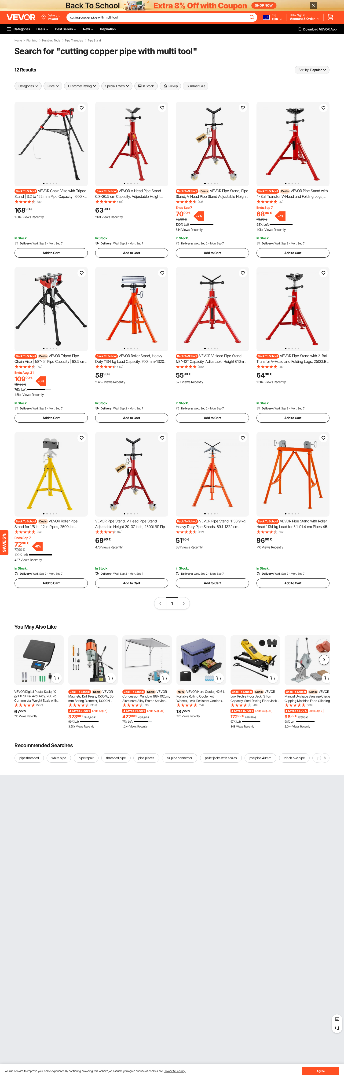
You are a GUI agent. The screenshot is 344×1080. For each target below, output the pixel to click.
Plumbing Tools (51, 40)
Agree (321, 1071)
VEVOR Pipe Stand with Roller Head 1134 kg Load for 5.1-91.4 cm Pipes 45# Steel (292, 527)
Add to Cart (51, 253)
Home (18, 40)
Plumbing (31, 40)
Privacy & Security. (175, 1071)
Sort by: (304, 70)
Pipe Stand (94, 40)
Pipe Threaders (74, 40)
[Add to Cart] (56, 678)
